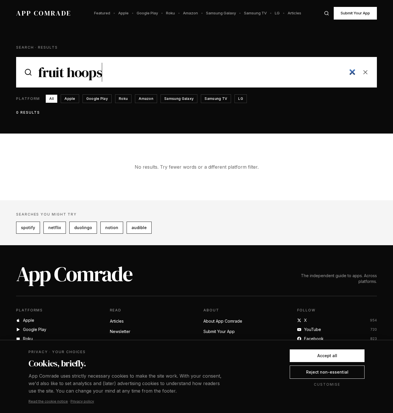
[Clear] (365, 72)
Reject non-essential (327, 372)
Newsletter (120, 331)
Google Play (147, 13)
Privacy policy (82, 401)
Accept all (327, 355)
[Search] (326, 13)
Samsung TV (255, 13)
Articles (294, 13)
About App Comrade (222, 321)
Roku (170, 13)
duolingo (83, 227)
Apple (123, 13)
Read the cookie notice (48, 401)
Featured (102, 13)
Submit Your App (355, 13)
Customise (327, 384)
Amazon (190, 13)
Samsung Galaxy (221, 13)
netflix (54, 227)
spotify (28, 227)
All (51, 98)
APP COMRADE (43, 13)
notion (111, 227)
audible (139, 227)
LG (277, 13)
